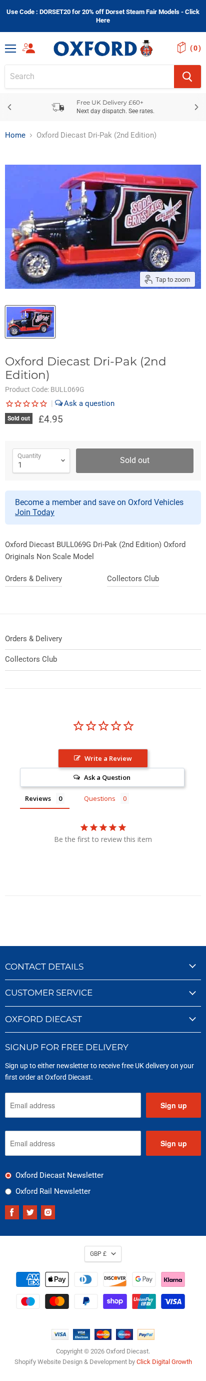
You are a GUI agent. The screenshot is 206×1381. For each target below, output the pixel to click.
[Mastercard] (103, 1337)
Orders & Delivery (33, 578)
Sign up (173, 1105)
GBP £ (98, 1253)
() (195, 48)
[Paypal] (146, 1337)
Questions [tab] (100, 798)
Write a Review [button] (108, 758)
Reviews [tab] (38, 798)
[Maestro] (124, 1337)
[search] (89, 76)
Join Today (34, 512)
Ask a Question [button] (107, 777)
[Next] (196, 107)
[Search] (187, 76)
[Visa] (60, 1337)
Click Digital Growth (164, 1361)
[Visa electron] (81, 1337)
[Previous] (10, 107)
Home (15, 135)
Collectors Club (133, 578)
